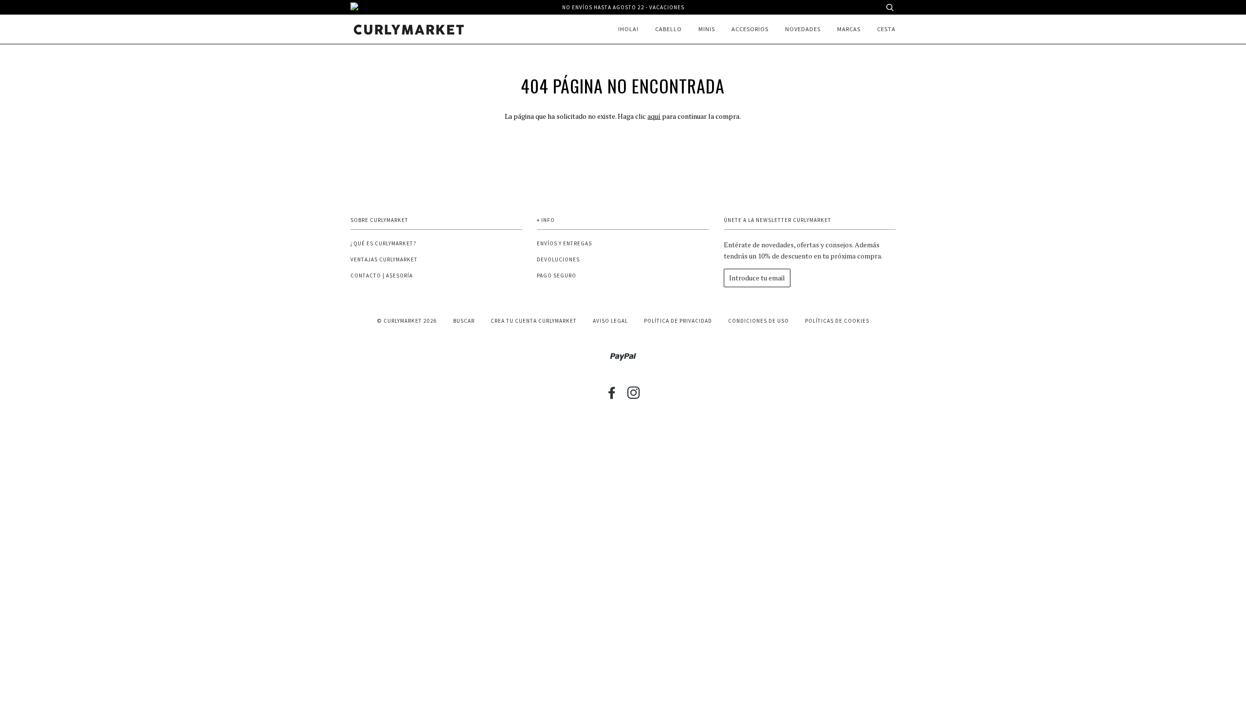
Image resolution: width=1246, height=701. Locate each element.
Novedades (803, 29)
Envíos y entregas (564, 243)
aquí (653, 116)
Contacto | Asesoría (381, 275)
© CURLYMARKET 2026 (407, 320)
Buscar (464, 320)
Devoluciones (558, 259)
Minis (706, 29)
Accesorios (750, 29)
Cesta (886, 29)
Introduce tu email (757, 277)
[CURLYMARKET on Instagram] (634, 395)
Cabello (668, 29)
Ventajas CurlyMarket (384, 259)
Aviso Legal (610, 320)
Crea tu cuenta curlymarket (534, 320)
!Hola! (628, 29)
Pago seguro (556, 275)
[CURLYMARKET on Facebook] (612, 395)
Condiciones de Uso (758, 320)
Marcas (849, 29)
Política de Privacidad (678, 320)
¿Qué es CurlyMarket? (383, 243)
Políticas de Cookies (837, 320)
